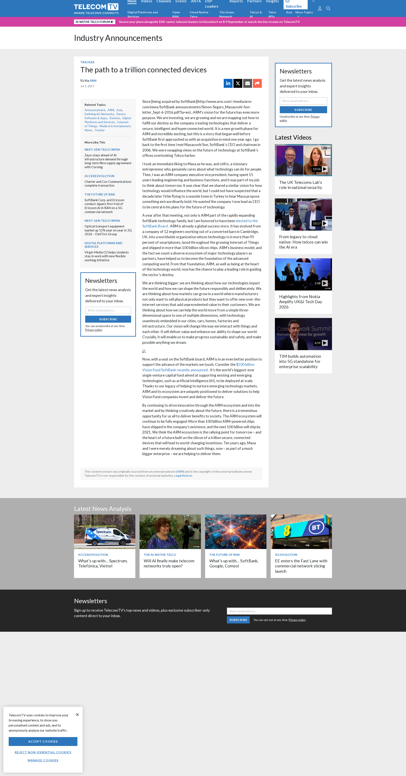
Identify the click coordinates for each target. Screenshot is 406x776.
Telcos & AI (256, 14)
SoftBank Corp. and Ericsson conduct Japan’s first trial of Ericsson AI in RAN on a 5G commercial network (104, 206)
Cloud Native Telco (199, 14)
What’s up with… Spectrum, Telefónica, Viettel (103, 563)
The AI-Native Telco (160, 554)
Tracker (87, 62)
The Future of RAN (100, 194)
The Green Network (226, 14)
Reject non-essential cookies (43, 752)
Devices (115, 118)
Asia (289, 12)
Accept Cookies (43, 741)
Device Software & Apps (105, 116)
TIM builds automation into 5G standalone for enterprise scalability (300, 361)
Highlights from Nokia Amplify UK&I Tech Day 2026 (300, 301)
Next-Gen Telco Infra (102, 149)
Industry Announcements (118, 38)
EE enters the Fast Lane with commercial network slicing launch (301, 566)
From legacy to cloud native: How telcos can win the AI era (303, 241)
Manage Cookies (43, 760)
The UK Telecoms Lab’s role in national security (300, 185)
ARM (93, 80)
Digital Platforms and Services (143, 14)
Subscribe (108, 319)
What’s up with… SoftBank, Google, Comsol (233, 563)
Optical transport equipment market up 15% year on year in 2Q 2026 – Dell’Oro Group (108, 230)
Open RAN (176, 14)
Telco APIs (272, 14)
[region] (43, 740)
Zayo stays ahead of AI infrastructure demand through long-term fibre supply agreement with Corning (108, 161)
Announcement (95, 110)
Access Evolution (99, 176)
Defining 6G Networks (99, 114)
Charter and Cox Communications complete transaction (108, 183)
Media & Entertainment (115, 126)
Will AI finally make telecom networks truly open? (169, 563)
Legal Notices (183, 475)
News (88, 130)
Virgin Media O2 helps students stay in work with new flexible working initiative (107, 256)
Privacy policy (93, 330)
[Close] (77, 714)
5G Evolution (286, 554)
